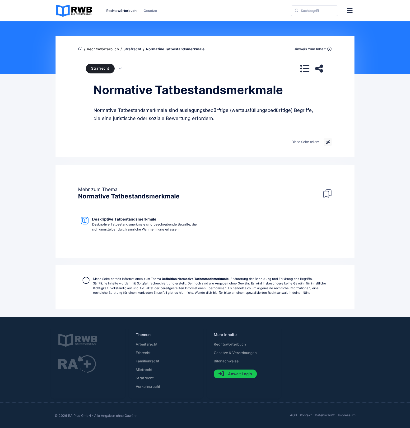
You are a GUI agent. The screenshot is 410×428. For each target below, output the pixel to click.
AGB (293, 415)
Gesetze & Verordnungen (235, 353)
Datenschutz (325, 415)
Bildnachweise (226, 361)
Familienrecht (147, 361)
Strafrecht (100, 68)
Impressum (346, 415)
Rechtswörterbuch (230, 344)
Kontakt (306, 415)
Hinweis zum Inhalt (310, 49)
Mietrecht (144, 370)
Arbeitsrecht (147, 344)
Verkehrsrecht (148, 387)
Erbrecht (143, 353)
